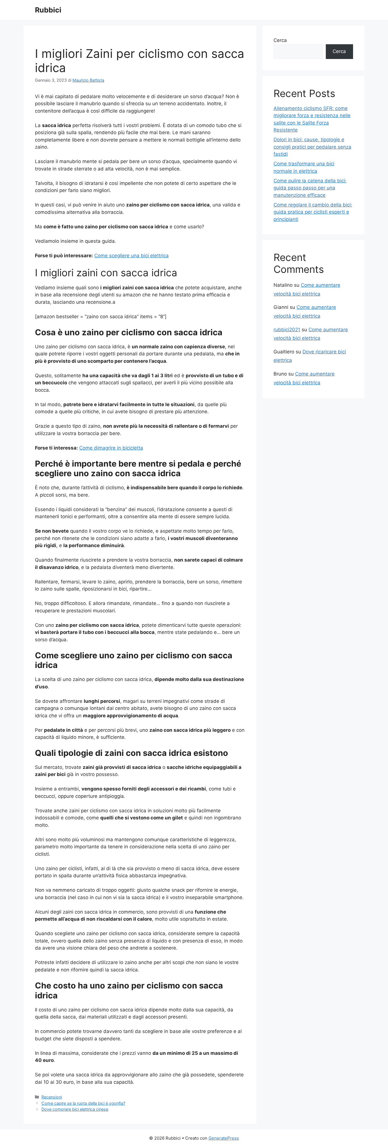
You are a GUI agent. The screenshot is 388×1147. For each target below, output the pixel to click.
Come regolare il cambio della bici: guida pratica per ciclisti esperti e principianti (313, 212)
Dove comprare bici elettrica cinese (74, 1109)
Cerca (280, 40)
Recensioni (51, 1097)
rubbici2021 (287, 329)
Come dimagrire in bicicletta (111, 448)
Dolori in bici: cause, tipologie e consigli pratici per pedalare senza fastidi (312, 147)
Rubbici (48, 10)
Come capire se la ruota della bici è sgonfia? (83, 1103)
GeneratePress (223, 1138)
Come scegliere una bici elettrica (131, 255)
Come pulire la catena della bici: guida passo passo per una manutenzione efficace (310, 188)
